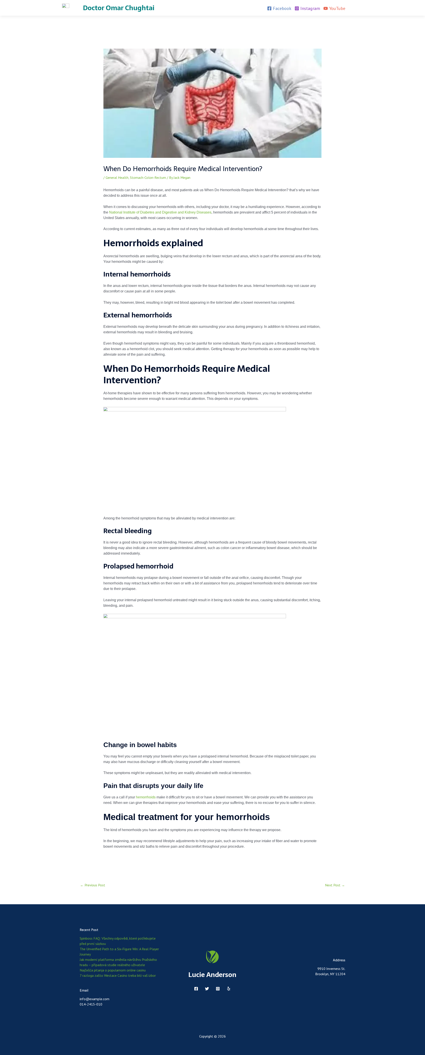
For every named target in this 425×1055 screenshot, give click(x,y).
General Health (117, 177)
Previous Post (92, 885)
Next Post (335, 885)
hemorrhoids (146, 797)
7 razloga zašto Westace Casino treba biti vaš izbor (118, 975)
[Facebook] (196, 989)
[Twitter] (207, 989)
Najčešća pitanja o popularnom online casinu (113, 970)
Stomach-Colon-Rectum (148, 177)
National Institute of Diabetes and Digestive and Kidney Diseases (160, 212)
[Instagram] (218, 989)
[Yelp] (229, 989)
